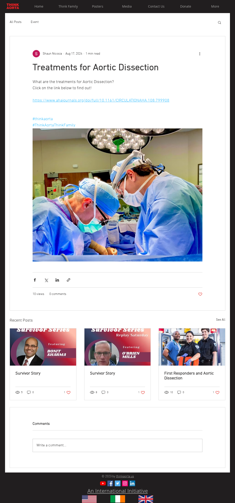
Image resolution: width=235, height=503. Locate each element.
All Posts (16, 22)
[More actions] (199, 53)
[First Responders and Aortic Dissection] (192, 347)
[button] (219, 22)
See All (220, 320)
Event (35, 22)
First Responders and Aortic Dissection (189, 376)
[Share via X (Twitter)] (46, 280)
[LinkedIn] (132, 483)
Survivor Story (27, 373)
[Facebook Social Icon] (110, 483)
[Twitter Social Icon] (117, 483)
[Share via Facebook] (35, 280)
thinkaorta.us (125, 476)
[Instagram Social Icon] (125, 483)
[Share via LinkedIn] (57, 280)
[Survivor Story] (43, 347)
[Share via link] (68, 280)
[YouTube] (103, 483)
